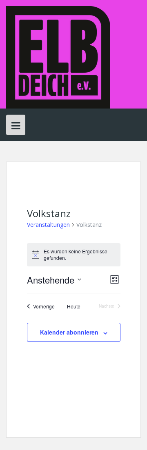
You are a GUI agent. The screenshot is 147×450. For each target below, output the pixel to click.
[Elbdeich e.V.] (58, 56)
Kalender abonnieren (69, 332)
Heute (73, 306)
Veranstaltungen (48, 224)
